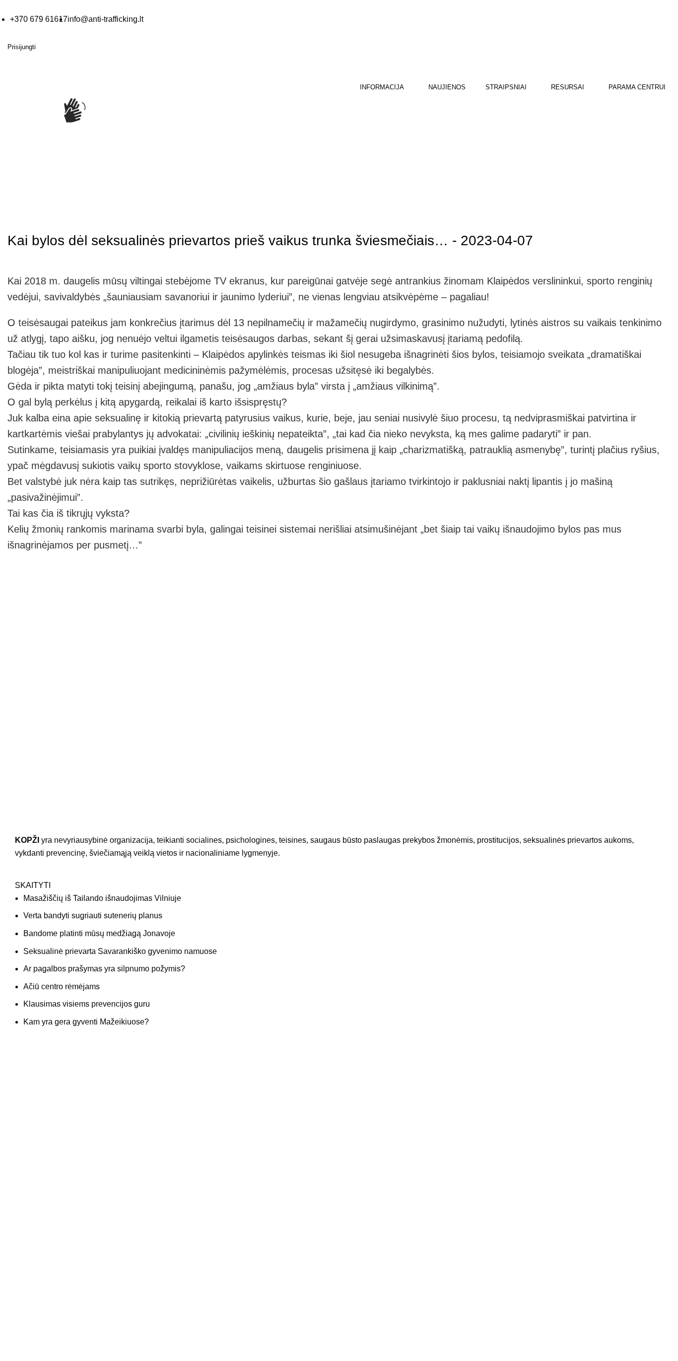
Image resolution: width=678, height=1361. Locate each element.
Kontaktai (361, 1096)
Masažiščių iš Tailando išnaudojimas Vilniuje (102, 898)
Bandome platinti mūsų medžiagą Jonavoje (99, 933)
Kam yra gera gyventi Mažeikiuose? (86, 1022)
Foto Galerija (197, 1076)
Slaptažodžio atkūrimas (552, 1135)
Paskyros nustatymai (548, 1115)
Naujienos (68, 212)
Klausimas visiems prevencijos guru (86, 1004)
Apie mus (361, 1076)
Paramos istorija (541, 1096)
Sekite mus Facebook (59, 1320)
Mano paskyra (538, 1076)
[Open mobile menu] (8, 159)
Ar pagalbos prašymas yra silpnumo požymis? (104, 968)
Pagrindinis (25, 212)
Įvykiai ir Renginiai (374, 1115)
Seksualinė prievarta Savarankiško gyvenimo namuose (120, 951)
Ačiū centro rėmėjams (61, 986)
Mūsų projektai (369, 1135)
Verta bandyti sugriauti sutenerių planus (92, 915)
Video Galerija (199, 1096)
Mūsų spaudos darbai (211, 1115)
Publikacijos (195, 1135)
